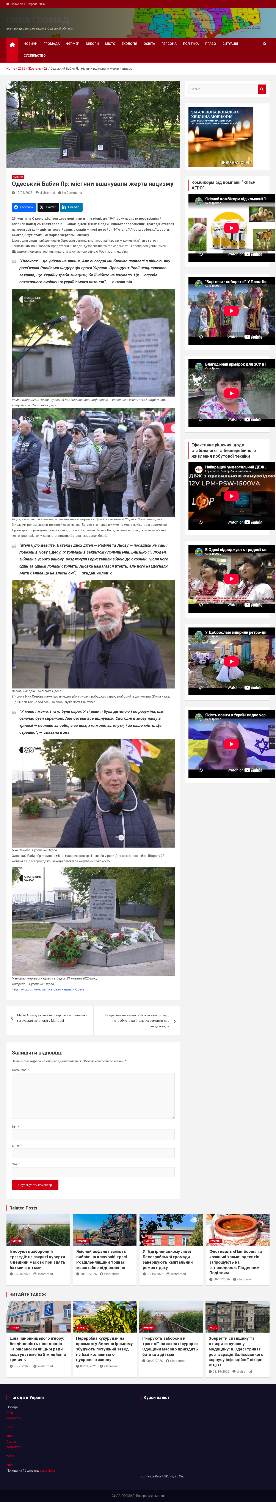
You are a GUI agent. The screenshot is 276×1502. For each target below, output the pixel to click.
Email (17, 1145)
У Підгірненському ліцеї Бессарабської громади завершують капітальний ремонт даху (168, 1259)
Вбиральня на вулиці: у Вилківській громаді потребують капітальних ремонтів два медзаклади (137, 1020)
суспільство (35, 56)
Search (262, 89)
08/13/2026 (221, 1279)
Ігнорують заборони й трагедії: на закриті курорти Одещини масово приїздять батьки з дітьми (37, 1259)
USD (165, 1476)
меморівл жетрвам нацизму (54, 989)
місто (110, 44)
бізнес (81, 1327)
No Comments (72, 192)
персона (169, 44)
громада (52, 44)
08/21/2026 (22, 1366)
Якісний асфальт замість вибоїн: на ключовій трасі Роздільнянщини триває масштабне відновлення (101, 1259)
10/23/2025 (24, 192)
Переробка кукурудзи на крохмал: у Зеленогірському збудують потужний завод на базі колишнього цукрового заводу (104, 1349)
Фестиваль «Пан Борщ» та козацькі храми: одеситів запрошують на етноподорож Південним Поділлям (235, 1262)
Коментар (20, 1070)
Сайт (15, 1164)
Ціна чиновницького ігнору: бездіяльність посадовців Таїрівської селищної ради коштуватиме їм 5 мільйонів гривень (38, 1349)
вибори (92, 44)
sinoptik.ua (47, 1470)
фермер (72, 44)
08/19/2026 (88, 1274)
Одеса (79, 989)
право (210, 44)
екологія (129, 44)
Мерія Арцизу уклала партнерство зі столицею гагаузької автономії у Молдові (52, 1018)
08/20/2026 (22, 1274)
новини (30, 44)
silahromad (47, 192)
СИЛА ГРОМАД (37, 20)
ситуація (230, 44)
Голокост (26, 989)
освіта (149, 44)
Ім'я (16, 1127)
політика (191, 44)
